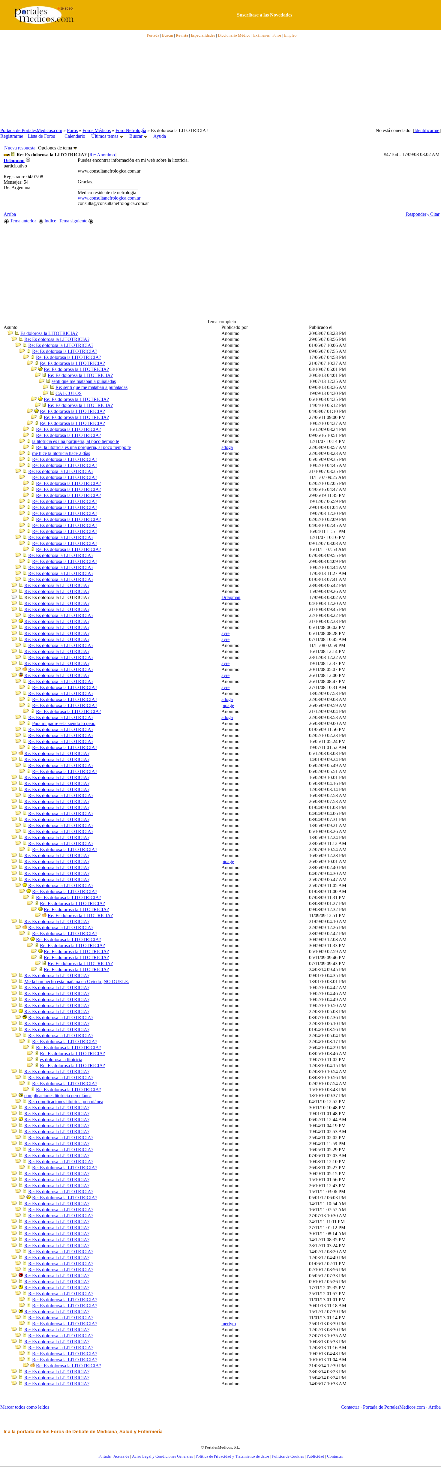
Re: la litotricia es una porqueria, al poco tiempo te (83, 447)
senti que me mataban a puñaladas (84, 381)
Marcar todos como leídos (24, 1407)
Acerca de (121, 1456)
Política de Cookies (288, 1456)
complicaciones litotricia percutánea (58, 1095)
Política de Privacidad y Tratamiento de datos (232, 1456)
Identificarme (426, 130)
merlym (228, 1323)
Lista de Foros (41, 136)
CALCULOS (69, 393)
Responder (415, 214)
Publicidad (315, 1456)
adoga (227, 447)
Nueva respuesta (19, 147)
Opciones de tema (55, 147)
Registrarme (11, 136)
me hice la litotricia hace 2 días (61, 453)
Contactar (350, 1407)
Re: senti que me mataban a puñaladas (92, 387)
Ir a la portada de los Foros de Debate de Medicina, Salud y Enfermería (83, 1431)
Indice (49, 220)
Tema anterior (22, 220)
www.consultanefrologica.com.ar (109, 197)
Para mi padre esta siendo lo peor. (63, 723)
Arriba (10, 214)
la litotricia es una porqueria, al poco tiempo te (75, 441)
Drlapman (230, 597)
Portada (104, 1456)
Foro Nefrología (131, 130)
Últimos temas (104, 136)
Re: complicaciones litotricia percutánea (65, 1101)
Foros (72, 130)
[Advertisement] (220, 84)
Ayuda (159, 136)
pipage (227, 705)
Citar (434, 214)
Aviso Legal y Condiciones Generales (162, 1456)
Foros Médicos (96, 130)
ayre (225, 633)
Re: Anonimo (102, 154)
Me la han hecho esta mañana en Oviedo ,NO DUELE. (76, 981)
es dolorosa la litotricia (61, 1059)
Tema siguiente (73, 220)
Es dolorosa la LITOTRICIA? (49, 333)
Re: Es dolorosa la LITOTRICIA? (56, 339)
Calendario (74, 136)
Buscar (135, 136)
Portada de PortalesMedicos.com (31, 130)
